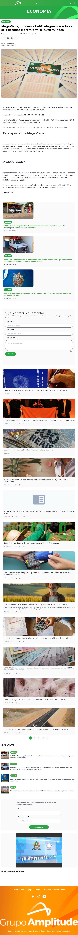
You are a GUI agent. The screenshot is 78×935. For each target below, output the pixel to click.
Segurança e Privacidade (54, 890)
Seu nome (10, 321)
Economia (6, 22)
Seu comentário (12, 337)
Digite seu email (23, 817)
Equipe (29, 890)
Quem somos (18, 890)
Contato (38, 890)
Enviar (10, 354)
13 (43, 738)
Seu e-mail (10, 329)
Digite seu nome (23, 809)
